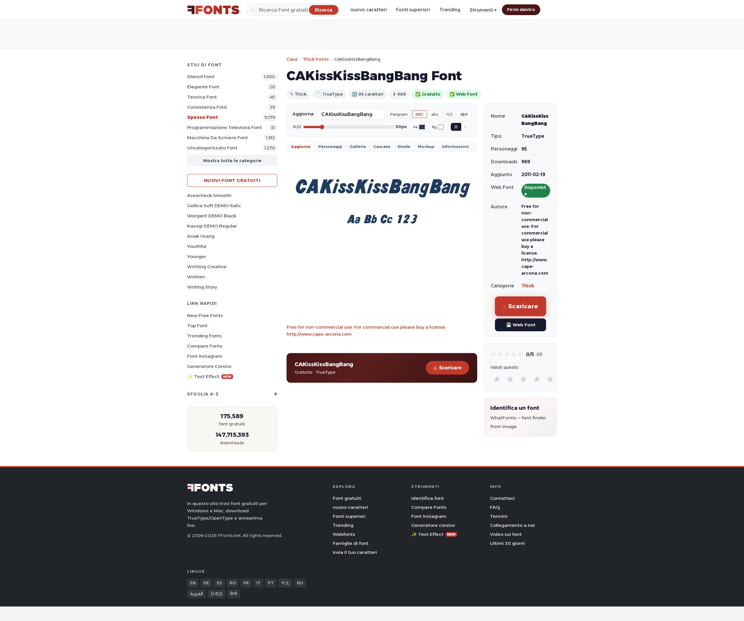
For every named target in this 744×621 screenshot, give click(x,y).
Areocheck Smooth (209, 195)
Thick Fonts (316, 59)
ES (219, 583)
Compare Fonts (204, 346)
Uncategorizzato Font (212, 148)
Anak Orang (200, 236)
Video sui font (506, 534)
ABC (419, 114)
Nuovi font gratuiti (232, 180)
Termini (498, 516)
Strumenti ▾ (483, 10)
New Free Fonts (205, 315)
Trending (449, 9)
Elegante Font (203, 87)
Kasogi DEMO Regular (212, 226)
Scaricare (450, 368)
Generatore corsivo (209, 366)
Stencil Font (200, 76)
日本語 (216, 593)
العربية (196, 593)
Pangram (399, 114)
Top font (197, 325)
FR (246, 583)
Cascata (381, 146)
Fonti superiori (413, 9)
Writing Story (202, 287)
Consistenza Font (207, 107)
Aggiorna (300, 146)
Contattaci (502, 498)
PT (271, 583)
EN (193, 583)
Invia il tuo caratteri (355, 552)
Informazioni (455, 146)
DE (206, 583)
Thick (527, 286)
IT (258, 583)
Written (196, 277)
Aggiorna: (303, 114)
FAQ (495, 507)
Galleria (358, 146)
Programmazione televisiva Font (224, 127)
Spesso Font (202, 117)
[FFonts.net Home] (213, 10)
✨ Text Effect (209, 376)
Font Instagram (204, 356)
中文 (285, 583)
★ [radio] (496, 379)
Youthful (196, 246)
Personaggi (330, 146)
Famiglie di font (351, 543)
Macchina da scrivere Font (217, 137)
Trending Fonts (204, 336)
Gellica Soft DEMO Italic (214, 205)
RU (300, 583)
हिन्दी (233, 593)
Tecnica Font (202, 97)
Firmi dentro (521, 9)
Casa (292, 59)
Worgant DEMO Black (211, 216)
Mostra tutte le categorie (232, 160)
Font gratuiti (347, 498)
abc (435, 114)
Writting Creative (206, 266)
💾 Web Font (520, 324)
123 (449, 114)
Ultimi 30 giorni (507, 543)
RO (233, 583)
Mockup (426, 146)
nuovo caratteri (368, 9)
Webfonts (344, 534)
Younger (196, 256)
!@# (464, 114)
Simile (404, 146)
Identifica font (427, 498)
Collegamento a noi (512, 525)
